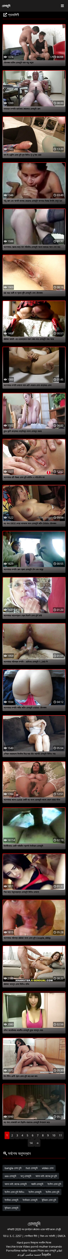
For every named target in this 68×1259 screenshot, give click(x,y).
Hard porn (24, 1242)
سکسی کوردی (25, 1254)
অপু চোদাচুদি (25, 1176)
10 (53, 1135)
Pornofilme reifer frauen (21, 1250)
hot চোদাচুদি (32, 1168)
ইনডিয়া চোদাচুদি (11, 1200)
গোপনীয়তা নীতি (31, 1236)
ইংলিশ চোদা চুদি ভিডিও (14, 1192)
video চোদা (47, 1168)
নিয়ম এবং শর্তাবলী (47, 1236)
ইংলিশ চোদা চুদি (54, 1184)
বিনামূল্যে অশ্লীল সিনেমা (41, 1242)
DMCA (61, 1236)
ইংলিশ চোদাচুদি (35, 1192)
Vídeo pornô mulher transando (42, 1246)
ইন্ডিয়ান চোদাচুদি (11, 1208)
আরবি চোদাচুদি (37, 1184)
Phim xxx (43, 1250)
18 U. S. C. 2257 (12, 1236)
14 (31, 1143)
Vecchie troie (14, 1246)
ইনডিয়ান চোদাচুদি (30, 1200)
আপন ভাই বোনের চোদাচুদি (16, 1184)
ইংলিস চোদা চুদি (52, 1192)
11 (60, 1135)
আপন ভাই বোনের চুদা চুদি (46, 1176)
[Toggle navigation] (62, 5)
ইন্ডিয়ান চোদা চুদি (49, 1200)
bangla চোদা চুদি (13, 1168)
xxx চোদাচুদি (10, 1176)
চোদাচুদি (6, 5)
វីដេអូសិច (46, 1254)
